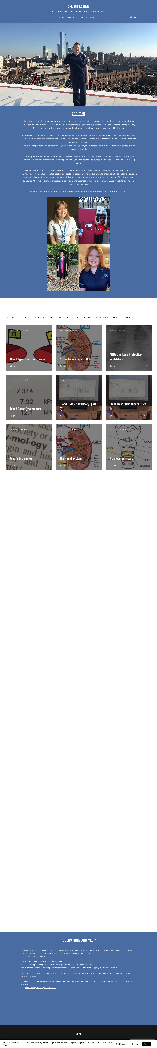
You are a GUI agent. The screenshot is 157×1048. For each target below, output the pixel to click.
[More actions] (48, 330)
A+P (51, 317)
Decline (135, 1044)
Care (76, 317)
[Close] (154, 1044)
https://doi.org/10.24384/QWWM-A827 (40, 988)
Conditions (63, 317)
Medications (102, 317)
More (128, 317)
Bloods (87, 317)
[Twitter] (135, 17)
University (39, 317)
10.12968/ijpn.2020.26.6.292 (35, 956)
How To (117, 317)
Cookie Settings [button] (122, 1044)
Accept (146, 1044)
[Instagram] (131, 17)
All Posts (10, 317)
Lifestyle (24, 317)
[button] (148, 318)
